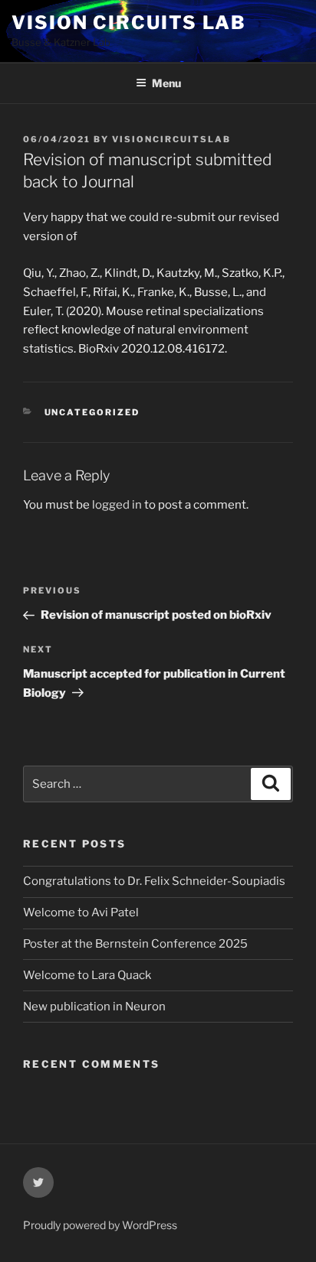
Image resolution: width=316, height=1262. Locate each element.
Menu (166, 82)
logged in (117, 505)
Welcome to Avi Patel (81, 912)
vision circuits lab (128, 22)
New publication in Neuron (94, 1006)
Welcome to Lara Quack (87, 975)
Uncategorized (92, 412)
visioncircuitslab (171, 139)
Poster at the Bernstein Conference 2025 (135, 944)
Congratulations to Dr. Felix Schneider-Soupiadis (154, 881)
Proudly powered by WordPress (100, 1224)
